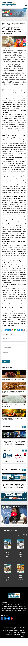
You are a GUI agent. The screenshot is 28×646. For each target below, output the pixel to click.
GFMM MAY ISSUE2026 (21, 577)
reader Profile (22, 630)
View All (22, 535)
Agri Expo (20, 461)
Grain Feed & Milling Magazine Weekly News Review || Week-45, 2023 (8, 486)
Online (8, 325)
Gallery (24, 634)
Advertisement (9, 634)
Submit (6, 361)
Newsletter (23, 632)
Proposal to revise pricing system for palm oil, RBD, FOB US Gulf (14, 419)
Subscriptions (17, 634)
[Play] (7, 434)
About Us (5, 630)
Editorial (10, 632)
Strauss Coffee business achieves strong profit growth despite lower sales (13, 392)
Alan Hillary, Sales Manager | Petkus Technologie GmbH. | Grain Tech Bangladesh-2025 (7, 444)
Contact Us (23, 636)
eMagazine (16, 632)
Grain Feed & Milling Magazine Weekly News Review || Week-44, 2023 (20, 486)
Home (3, 23)
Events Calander (13, 630)
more (23, 323)
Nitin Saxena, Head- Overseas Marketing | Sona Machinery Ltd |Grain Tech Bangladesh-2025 (20, 444)
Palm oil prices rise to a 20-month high (13, 379)
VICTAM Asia (7, 461)
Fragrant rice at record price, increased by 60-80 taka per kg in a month (13, 405)
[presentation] (24, 8)
